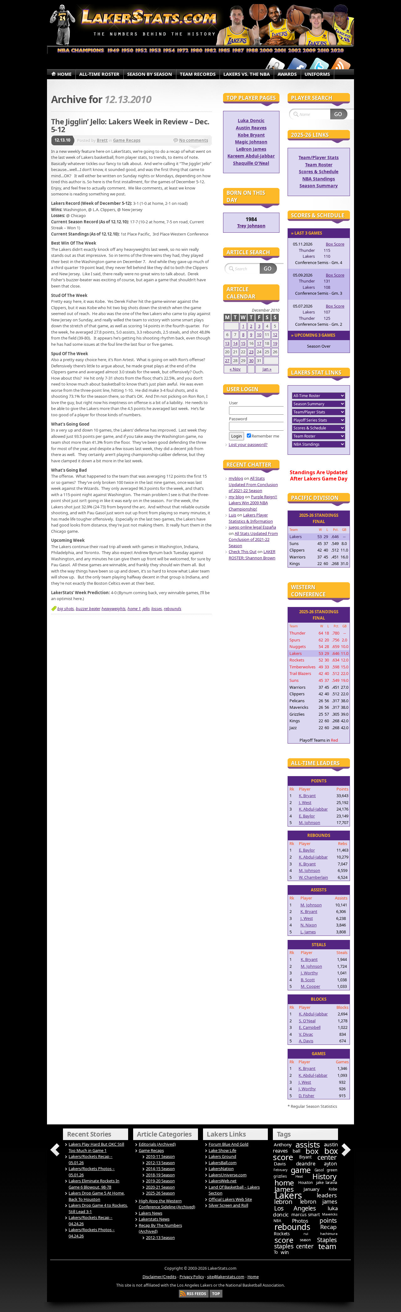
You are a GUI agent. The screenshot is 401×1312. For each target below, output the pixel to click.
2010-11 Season (160, 1156)
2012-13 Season (160, 1162)
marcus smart (305, 1214)
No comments (193, 140)
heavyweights (114, 608)
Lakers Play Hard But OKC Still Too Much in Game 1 (96, 1147)
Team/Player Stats (319, 157)
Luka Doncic (251, 120)
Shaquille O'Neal (251, 163)
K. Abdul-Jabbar (313, 809)
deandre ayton (316, 1163)
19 (275, 343)
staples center (293, 1246)
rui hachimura (320, 1233)
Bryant (305, 1157)
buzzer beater (88, 608)
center (326, 1157)
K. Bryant (307, 795)
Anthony (283, 1144)
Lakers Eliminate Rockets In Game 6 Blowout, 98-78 (94, 1184)
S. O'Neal (307, 1021)
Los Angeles (295, 1208)
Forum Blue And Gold (228, 1144)
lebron (283, 1201)
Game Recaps (126, 140)
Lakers (288, 1195)
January (311, 1189)
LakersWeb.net (223, 1181)
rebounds (172, 608)
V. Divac (306, 1034)
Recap (328, 1227)
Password (238, 419)
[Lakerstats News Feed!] (341, 66)
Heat (299, 1176)
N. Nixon (308, 925)
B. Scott (308, 980)
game (301, 1169)
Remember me (265, 436)
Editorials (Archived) (157, 1144)
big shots (65, 608)
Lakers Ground (222, 1156)
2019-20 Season (160, 1181)
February (280, 1170)
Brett (102, 140)
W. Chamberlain (313, 877)
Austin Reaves (251, 128)
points (328, 1220)
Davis (279, 1163)
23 (251, 352)
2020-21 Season (160, 1187)
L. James (308, 932)
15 (243, 343)
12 (275, 334)
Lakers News (150, 1213)
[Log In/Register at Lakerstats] (275, 66)
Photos (300, 1220)
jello (146, 608)
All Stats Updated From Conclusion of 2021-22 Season (253, 484)
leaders (327, 1195)
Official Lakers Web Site (230, 1199)
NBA (277, 1220)
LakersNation (221, 1168)
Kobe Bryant (251, 135)
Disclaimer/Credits (159, 1276)
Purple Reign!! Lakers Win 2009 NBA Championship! (253, 503)
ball (296, 1151)
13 (227, 343)
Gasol (319, 1170)
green (332, 1170)
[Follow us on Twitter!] (319, 66)
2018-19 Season (160, 1175)
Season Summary (318, 186)
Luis (232, 515)
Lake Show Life (222, 1150)
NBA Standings (318, 179)
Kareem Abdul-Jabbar (251, 156)
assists (307, 1144)
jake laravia (326, 1182)
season (305, 1239)
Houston (305, 1182)
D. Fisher (306, 1095)
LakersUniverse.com (228, 1175)
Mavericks (329, 1214)
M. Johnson (309, 822)
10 (259, 334)
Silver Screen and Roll (228, 1205)
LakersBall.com (223, 1162)
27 (227, 360)
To (276, 1252)
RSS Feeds (196, 1293)
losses (156, 608)
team (327, 1246)
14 (235, 343)
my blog (236, 497)
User (233, 403)
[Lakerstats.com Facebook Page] (297, 66)
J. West (305, 802)
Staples (327, 1240)
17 (259, 343)
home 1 (134, 608)
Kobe (333, 1189)
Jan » (267, 369)
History (324, 1176)
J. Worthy (309, 973)
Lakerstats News (154, 1219)
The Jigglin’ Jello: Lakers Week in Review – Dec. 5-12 (130, 126)
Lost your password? (248, 444)
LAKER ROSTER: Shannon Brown (252, 555)
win (285, 1252)
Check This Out (243, 551)
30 (251, 360)
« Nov (235, 369)
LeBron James (251, 149)
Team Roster (318, 165)
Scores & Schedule (318, 171)
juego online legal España (252, 527)
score (284, 1240)
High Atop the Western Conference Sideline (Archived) (167, 1204)
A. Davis (306, 1041)
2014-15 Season (160, 1168)
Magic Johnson (251, 142)
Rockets (282, 1234)
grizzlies (280, 1176)
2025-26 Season (160, 1193)
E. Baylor (307, 816)
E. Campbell (309, 1027)
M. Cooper (310, 986)
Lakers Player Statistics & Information (251, 518)
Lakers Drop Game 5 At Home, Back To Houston (97, 1196)
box (312, 1151)
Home (253, 1276)
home (284, 1182)
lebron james (318, 1201)
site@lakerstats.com (225, 1276)
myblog (236, 478)
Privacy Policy (192, 1276)
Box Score (335, 244)
